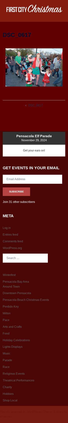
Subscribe (16, 191)
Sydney (58, 411)
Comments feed (13, 241)
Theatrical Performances (18, 380)
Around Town (11, 286)
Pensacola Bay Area (16, 281)
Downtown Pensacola (17, 293)
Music (6, 353)
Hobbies (8, 393)
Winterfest (9, 274)
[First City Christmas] (34, 9)
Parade (7, 360)
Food (6, 333)
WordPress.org (12, 248)
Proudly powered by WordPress (20, 411)
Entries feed (10, 234)
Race (6, 366)
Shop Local (10, 400)
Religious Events (14, 373)
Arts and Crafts (12, 326)
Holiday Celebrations (16, 340)
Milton (7, 313)
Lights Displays (12, 346)
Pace (6, 320)
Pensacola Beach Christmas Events (26, 299)
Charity (7, 387)
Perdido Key (11, 306)
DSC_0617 (35, 105)
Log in (7, 227)
